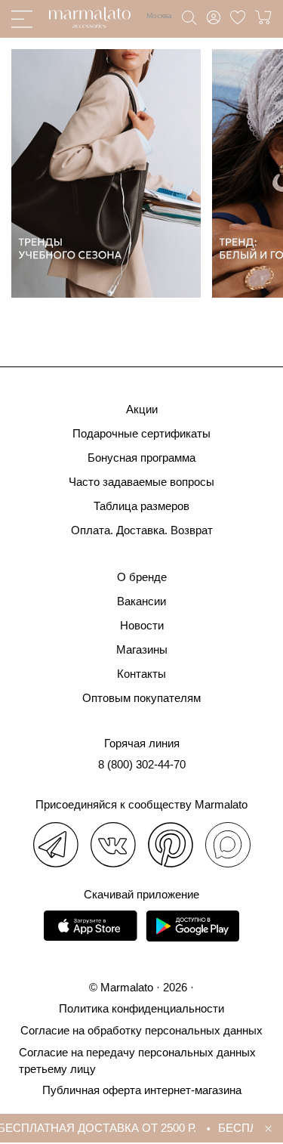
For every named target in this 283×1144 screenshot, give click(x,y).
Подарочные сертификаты (141, 433)
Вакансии (141, 601)
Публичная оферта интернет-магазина (141, 1090)
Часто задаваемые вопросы (141, 481)
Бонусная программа (141, 457)
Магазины (142, 649)
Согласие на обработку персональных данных (141, 1030)
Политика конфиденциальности (141, 1008)
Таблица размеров (141, 505)
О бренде (142, 576)
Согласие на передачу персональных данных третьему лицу (137, 1060)
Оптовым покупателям (141, 697)
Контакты (141, 673)
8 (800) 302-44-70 (142, 764)
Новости (142, 625)
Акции (142, 409)
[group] (106, 173)
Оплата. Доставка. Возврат (142, 530)
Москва (159, 15)
